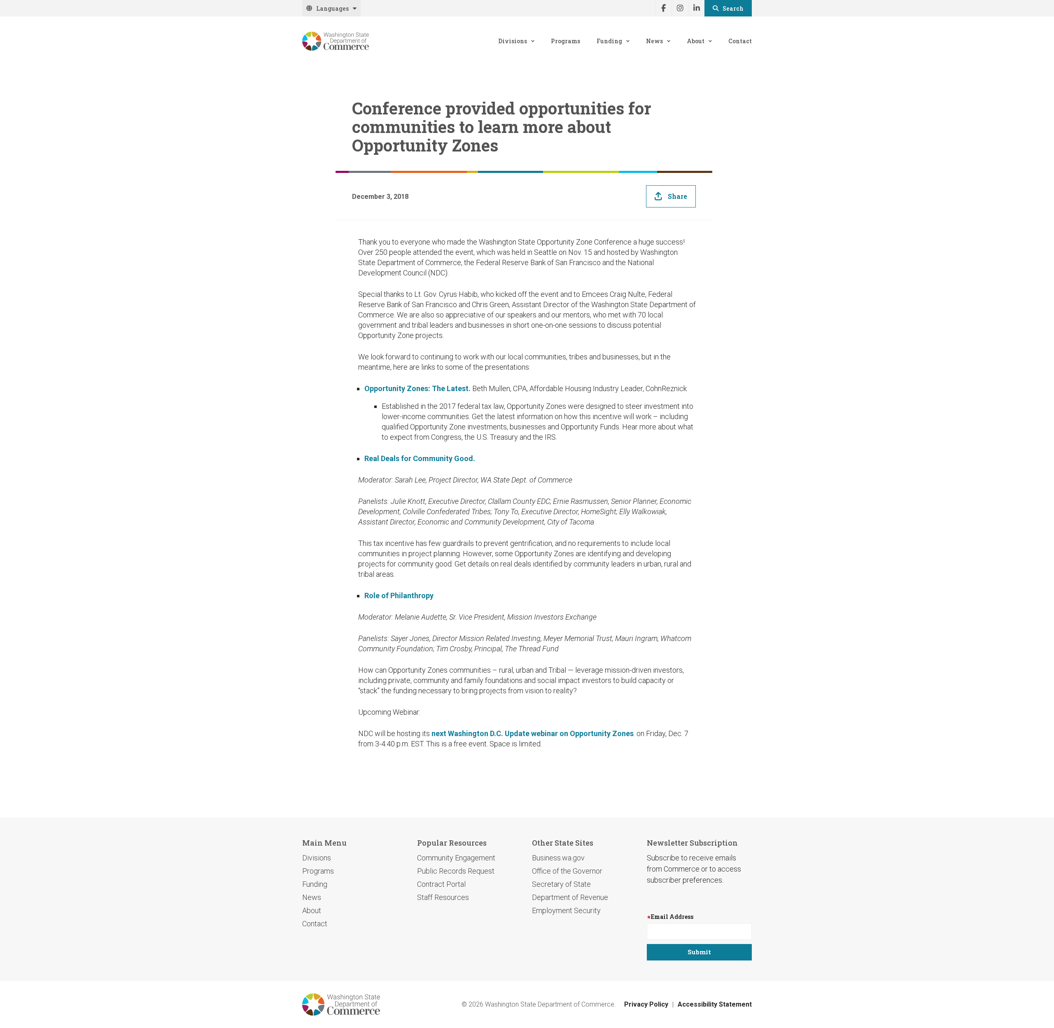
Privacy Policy (646, 1004)
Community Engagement (456, 857)
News (654, 41)
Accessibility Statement (715, 1004)
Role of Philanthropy (399, 595)
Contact (740, 41)
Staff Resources (443, 897)
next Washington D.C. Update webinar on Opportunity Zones (532, 733)
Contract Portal (441, 884)
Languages (332, 8)
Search (733, 8)
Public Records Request (455, 871)
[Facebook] (663, 8)
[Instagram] (680, 8)
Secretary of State (561, 884)
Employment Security (566, 910)
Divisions (512, 41)
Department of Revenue (570, 897)
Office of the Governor (567, 871)
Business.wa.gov (558, 857)
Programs (565, 41)
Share (677, 196)
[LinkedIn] (696, 8)
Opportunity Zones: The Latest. (417, 388)
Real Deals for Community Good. (419, 458)
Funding (609, 41)
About (695, 41)
